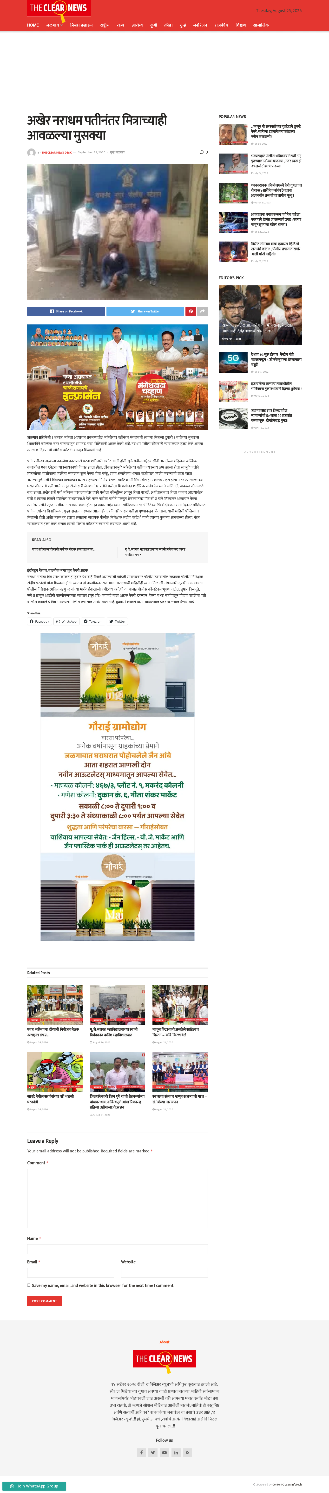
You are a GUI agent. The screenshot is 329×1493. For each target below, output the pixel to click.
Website (128, 1262)
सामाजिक (261, 25)
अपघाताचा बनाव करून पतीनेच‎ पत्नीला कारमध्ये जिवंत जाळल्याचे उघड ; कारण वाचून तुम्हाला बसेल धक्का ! (276, 220)
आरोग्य (137, 25)
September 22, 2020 (91, 152)
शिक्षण (241, 25)
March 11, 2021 (232, 339)
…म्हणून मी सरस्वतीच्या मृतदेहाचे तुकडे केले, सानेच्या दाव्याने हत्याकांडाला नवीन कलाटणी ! (276, 132)
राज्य (121, 25)
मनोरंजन (200, 25)
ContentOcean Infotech (287, 1484)
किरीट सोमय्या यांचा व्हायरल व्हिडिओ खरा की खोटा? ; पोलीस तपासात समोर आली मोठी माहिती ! (275, 249)
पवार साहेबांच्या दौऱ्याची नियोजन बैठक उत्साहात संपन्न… (63, 549)
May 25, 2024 (261, 396)
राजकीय (221, 25)
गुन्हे (183, 25)
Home (33, 25)
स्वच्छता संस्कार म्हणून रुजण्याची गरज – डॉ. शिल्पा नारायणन (179, 1099)
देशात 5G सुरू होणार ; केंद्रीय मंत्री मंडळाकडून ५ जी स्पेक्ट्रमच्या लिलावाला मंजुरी (276, 360)
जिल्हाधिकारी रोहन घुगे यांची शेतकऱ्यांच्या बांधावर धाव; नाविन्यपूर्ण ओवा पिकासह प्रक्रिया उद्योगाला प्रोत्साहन (117, 1102)
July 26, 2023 (260, 261)
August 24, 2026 (38, 1042)
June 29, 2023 (261, 232)
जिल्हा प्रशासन (81, 25)
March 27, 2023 (262, 203)
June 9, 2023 (260, 144)
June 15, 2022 (261, 372)
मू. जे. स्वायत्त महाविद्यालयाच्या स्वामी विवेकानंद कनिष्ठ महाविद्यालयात (155, 552)
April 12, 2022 (261, 428)
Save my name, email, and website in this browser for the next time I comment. (103, 1285)
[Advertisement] (164, 72)
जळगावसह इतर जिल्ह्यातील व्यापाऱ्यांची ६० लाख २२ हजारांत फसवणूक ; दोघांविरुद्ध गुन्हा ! (271, 416)
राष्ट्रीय (105, 25)
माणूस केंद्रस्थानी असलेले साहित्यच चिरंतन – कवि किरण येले (175, 1032)
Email (33, 1262)
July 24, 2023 (260, 173)
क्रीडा (168, 25)
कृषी (153, 25)
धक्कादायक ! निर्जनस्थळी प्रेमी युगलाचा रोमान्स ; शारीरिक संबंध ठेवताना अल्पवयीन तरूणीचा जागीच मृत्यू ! (276, 190)
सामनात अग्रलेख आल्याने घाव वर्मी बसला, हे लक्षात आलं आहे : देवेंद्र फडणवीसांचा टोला (257, 328)
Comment (38, 1163)
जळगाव (52, 25)
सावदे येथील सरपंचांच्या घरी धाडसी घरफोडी (50, 1099)
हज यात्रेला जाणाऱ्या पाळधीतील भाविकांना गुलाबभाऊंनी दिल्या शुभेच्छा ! (276, 386)
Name (34, 1238)
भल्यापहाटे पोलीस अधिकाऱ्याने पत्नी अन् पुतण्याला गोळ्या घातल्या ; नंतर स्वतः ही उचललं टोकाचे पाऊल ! (276, 161)
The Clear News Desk (57, 152)
